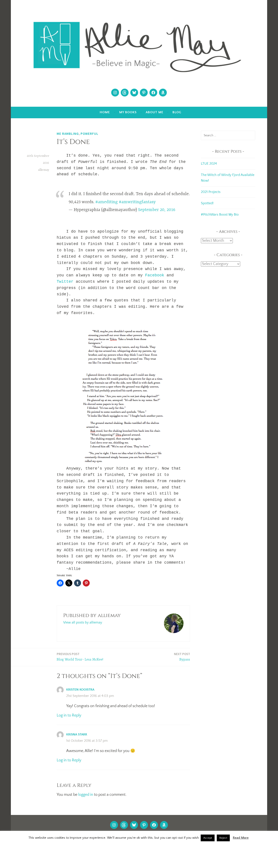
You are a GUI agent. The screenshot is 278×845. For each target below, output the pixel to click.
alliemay (43, 170)
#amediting (106, 201)
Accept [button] (207, 837)
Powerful (89, 134)
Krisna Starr (76, 734)
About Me (154, 112)
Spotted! (207, 203)
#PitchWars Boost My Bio (220, 214)
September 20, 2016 (156, 209)
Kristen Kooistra (80, 689)
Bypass (182, 657)
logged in (85, 795)
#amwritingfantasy (137, 201)
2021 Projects (210, 192)
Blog (176, 112)
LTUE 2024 (209, 164)
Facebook (154, 275)
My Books (128, 112)
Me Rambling (68, 134)
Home (105, 112)
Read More (241, 838)
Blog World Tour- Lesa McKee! (80, 657)
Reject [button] (223, 837)
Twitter (65, 281)
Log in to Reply (69, 715)
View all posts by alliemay (82, 622)
